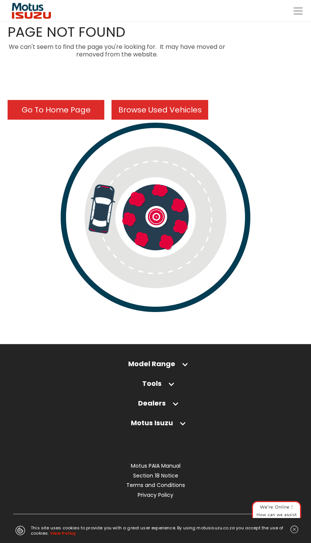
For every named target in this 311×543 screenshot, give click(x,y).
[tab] (155, 367)
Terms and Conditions (155, 485)
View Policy (63, 533)
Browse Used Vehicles (160, 110)
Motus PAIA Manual (156, 466)
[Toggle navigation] (298, 11)
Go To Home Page (56, 110)
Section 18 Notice (155, 475)
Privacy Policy (155, 495)
